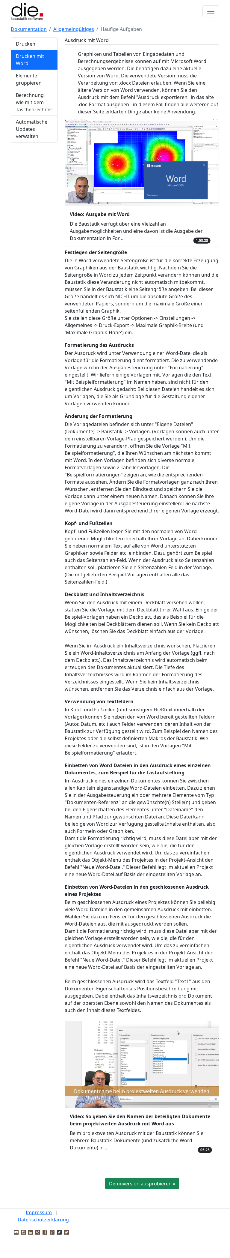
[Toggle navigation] (210, 11)
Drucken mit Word (30, 60)
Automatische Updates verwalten (31, 129)
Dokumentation (29, 29)
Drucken (25, 44)
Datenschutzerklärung (43, 1219)
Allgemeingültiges (73, 29)
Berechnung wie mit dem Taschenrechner (34, 102)
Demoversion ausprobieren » (142, 1183)
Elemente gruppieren (29, 79)
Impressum (39, 1212)
